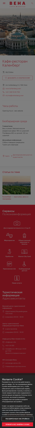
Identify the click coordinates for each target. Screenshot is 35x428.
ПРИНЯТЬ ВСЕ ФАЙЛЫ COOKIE (18, 424)
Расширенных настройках (17, 419)
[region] (17, 400)
